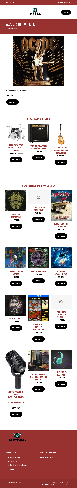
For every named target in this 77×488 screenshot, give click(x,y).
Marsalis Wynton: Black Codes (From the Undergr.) (38, 377)
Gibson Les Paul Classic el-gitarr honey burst (61, 150)
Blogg (12, 469)
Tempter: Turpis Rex (16, 318)
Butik (66, 12)
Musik (17, 91)
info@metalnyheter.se (63, 2)
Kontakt (61, 482)
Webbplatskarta (64, 484)
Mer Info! (12, 102)
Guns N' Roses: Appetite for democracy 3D (38, 327)
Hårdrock (23, 91)
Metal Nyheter (15, 457)
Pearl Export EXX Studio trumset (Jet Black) (16, 147)
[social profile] (13, 2)
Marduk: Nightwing (38, 271)
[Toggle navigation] (8, 12)
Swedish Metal (15, 461)
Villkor (68, 482)
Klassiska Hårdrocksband (18, 465)
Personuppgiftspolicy (49, 484)
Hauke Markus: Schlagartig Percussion (61, 314)
